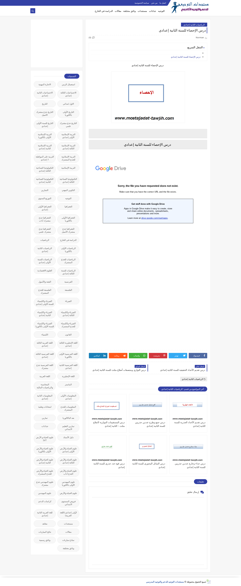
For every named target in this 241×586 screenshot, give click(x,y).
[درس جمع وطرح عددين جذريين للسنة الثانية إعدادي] (148, 408)
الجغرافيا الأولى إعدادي (44, 208)
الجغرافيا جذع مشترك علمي (45, 230)
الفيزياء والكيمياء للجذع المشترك (68, 325)
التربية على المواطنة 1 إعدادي (45, 158)
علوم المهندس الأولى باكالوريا (68, 483)
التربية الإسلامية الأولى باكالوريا (45, 136)
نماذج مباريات (68, 540)
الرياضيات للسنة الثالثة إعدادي (68, 272)
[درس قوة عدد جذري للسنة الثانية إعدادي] (107, 449)
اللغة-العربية (45, 376)
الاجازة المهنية (45, 84)
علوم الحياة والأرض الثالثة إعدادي (68, 461)
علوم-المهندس (44, 493)
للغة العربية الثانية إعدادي (44, 514)
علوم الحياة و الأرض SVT (44, 439)
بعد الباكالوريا (68, 417)
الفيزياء (68, 301)
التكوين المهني (68, 190)
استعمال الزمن (68, 84)
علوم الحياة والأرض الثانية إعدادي (44, 461)
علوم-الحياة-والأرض (68, 493)
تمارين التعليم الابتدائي (68, 428)
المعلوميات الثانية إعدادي (44, 397)
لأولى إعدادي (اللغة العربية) (68, 514)
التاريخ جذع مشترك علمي (68, 125)
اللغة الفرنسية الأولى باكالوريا (68, 355)
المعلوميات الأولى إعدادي (68, 397)
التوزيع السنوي (44, 198)
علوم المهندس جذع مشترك (44, 483)
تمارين (45, 417)
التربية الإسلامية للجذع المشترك (68, 158)
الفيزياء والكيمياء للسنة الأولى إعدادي (45, 302)
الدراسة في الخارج (104, 10)
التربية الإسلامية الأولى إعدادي (68, 136)
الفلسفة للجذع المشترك (44, 291)
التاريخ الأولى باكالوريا (68, 113)
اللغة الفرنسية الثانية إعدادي (68, 366)
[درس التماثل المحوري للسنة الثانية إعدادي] (148, 449)
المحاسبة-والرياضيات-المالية (45, 386)
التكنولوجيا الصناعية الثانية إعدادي (44, 180)
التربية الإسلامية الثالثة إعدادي (68, 147)
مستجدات (142, 10)
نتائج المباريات (45, 531)
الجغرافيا (68, 206)
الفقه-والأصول (45, 281)
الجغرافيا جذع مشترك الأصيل (68, 230)
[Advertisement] (54, 43)
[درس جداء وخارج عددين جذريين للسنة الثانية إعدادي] (188, 449)
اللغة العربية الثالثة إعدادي (45, 344)
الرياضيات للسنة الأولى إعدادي (45, 261)
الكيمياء (44, 334)
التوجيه (161, 10)
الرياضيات (44, 240)
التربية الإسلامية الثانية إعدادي (45, 147)
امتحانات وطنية (44, 406)
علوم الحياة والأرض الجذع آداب (68, 472)
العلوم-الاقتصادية (44, 270)
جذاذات (152, 10)
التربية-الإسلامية (68, 167)
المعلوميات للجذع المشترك (68, 408)
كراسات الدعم (44, 501)
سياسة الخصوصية (142, 2)
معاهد (44, 523)
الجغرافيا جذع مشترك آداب (45, 219)
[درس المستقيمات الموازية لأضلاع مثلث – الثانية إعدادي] (107, 408)
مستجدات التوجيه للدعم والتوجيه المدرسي (165, 581)
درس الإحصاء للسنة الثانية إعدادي (186, 56)
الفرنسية (68, 281)
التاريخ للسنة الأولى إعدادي (44, 125)
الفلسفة (68, 289)
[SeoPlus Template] (208, 581)
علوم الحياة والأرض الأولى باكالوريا (44, 450)
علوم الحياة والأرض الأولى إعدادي (68, 450)
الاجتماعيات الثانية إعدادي (45, 94)
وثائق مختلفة (129, 10)
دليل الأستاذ (68, 437)
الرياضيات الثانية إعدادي (194, 24)
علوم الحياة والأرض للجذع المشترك (44, 472)
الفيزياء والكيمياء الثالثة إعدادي (68, 314)
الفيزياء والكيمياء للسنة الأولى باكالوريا (45, 325)
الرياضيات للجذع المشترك (68, 261)
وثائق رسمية (44, 540)
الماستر (68, 384)
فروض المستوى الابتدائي (68, 503)
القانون (68, 334)
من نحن (154, 2)
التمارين (44, 190)
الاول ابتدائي (68, 103)
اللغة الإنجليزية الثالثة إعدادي (68, 344)
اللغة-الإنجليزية (68, 376)
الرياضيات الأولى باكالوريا (68, 250)
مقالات (118, 10)
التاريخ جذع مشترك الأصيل (44, 113)
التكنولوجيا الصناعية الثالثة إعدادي (44, 169)
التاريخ (45, 103)
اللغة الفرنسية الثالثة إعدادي (45, 355)
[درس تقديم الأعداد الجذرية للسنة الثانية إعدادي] (188, 408)
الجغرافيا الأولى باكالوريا (68, 219)
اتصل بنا (163, 2)
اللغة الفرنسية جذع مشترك (44, 366)
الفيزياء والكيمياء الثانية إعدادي (44, 314)
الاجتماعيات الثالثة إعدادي (68, 94)
